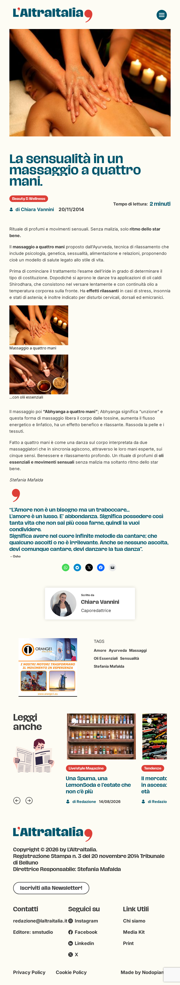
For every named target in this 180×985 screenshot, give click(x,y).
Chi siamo (134, 921)
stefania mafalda (109, 666)
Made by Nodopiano (144, 972)
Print (128, 943)
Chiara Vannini (34, 209)
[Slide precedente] (17, 800)
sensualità (129, 658)
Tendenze (79, 768)
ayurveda (118, 650)
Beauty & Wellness (28, 198)
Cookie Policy (71, 972)
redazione (87, 801)
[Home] (52, 14)
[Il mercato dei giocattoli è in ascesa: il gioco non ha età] (103, 736)
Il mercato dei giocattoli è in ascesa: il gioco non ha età (101, 785)
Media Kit (134, 932)
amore (100, 650)
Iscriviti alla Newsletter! (51, 888)
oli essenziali (106, 658)
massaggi (138, 650)
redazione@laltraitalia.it (40, 921)
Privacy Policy (29, 972)
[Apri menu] (162, 15)
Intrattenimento (162, 768)
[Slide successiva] (29, 800)
